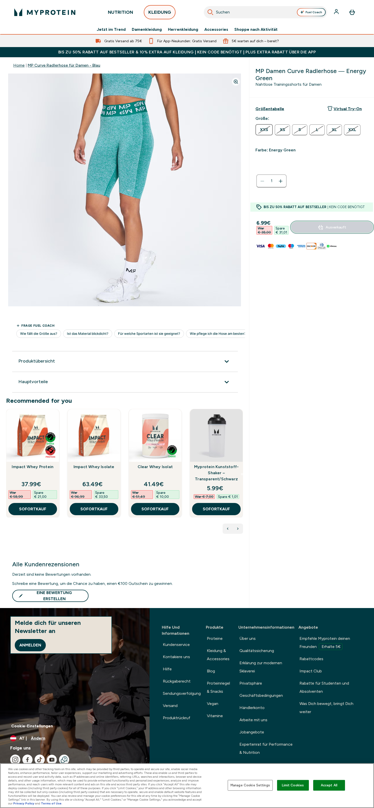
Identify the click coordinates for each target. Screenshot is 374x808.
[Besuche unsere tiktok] (40, 760)
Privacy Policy (23, 803)
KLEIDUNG (159, 12)
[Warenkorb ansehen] (352, 12)
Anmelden (30, 645)
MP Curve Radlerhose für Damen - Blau (64, 65)
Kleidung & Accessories (218, 654)
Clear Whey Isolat (155, 467)
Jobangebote (251, 732)
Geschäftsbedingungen (261, 695)
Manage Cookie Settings (250, 785)
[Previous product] (228, 529)
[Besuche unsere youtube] (52, 760)
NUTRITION (120, 12)
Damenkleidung (147, 29)
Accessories (216, 29)
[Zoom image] (236, 82)
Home (19, 65)
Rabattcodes (311, 659)
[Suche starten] (210, 12)
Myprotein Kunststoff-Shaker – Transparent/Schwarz (216, 473)
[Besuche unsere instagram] (15, 760)
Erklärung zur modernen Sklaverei (260, 667)
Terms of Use (51, 803)
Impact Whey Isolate (94, 467)
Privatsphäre (250, 683)
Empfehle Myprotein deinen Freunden (324, 642)
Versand (170, 705)
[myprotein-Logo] (44, 12)
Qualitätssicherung (256, 650)
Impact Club (310, 671)
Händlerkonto (252, 707)
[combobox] (265, 12)
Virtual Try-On (348, 109)
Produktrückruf (176, 718)
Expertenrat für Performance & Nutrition (266, 748)
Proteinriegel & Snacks (218, 687)
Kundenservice (176, 644)
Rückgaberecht (177, 681)
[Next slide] (242, 474)
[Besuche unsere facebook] (27, 760)
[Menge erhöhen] (280, 181)
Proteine (215, 638)
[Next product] (238, 529)
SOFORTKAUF (32, 509)
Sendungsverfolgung (182, 693)
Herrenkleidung (183, 29)
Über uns (247, 638)
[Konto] (336, 12)
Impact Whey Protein (32, 467)
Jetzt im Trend (111, 29)
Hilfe (167, 669)
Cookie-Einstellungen (32, 726)
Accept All (329, 785)
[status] (271, 181)
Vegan (212, 703)
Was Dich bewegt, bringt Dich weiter (326, 707)
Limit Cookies (293, 785)
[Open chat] (64, 760)
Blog (211, 671)
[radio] (264, 129)
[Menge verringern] (262, 181)
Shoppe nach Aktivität (256, 29)
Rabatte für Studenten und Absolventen (324, 687)
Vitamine (215, 716)
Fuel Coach (314, 12)
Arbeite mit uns (253, 720)
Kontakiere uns (176, 657)
